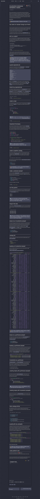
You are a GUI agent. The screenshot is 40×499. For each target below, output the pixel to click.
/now (14, 496)
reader (20, 1)
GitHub (25, 496)
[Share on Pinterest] (18, 482)
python (14, 484)
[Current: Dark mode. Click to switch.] (38, 1)
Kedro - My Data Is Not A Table (13, 444)
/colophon (16, 496)
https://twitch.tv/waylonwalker (23, 457)
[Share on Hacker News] (20, 482)
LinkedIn (27, 496)
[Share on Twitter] (10, 482)
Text (20, 498)
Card (23, 498)
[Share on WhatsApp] (14, 482)
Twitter (23, 496)
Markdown (19, 498)
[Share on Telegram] (16, 482)
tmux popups (11, 489)
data (10, 484)
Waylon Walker (3, 1)
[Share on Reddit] (19, 482)
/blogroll (18, 496)
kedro (12, 484)
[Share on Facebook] (15, 482)
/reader (20, 496)
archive (16, 1)
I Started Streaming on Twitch (27, 488)
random (23, 1)
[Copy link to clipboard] (23, 482)
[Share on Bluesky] (11, 482)
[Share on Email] (22, 482)
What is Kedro (11, 19)
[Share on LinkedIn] (12, 482)
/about (12, 496)
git (21, 200)
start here (12, 1)
